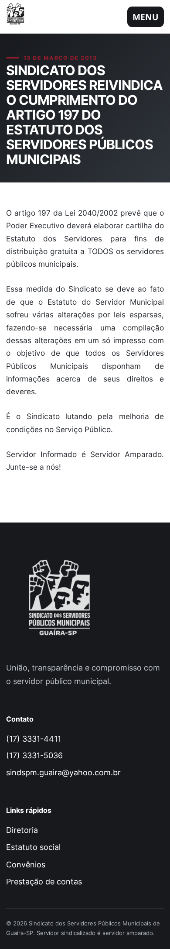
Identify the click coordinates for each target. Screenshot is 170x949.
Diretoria (22, 830)
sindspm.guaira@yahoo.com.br (63, 772)
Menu (146, 17)
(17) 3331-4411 (33, 738)
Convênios (25, 864)
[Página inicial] (18, 17)
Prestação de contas (44, 881)
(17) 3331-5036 (34, 755)
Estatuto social (33, 847)
